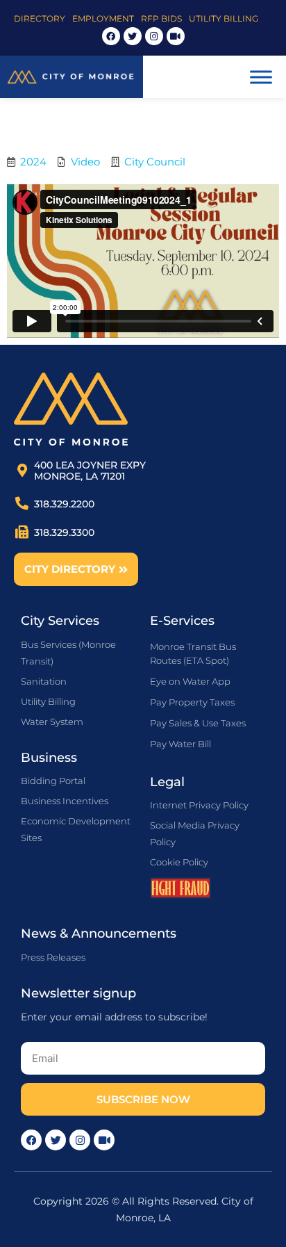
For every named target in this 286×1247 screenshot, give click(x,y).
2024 (33, 161)
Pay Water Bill (180, 743)
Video (85, 161)
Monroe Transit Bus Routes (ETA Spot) (193, 653)
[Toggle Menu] (261, 76)
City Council (154, 161)
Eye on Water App (190, 681)
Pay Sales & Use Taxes (198, 722)
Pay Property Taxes (192, 702)
